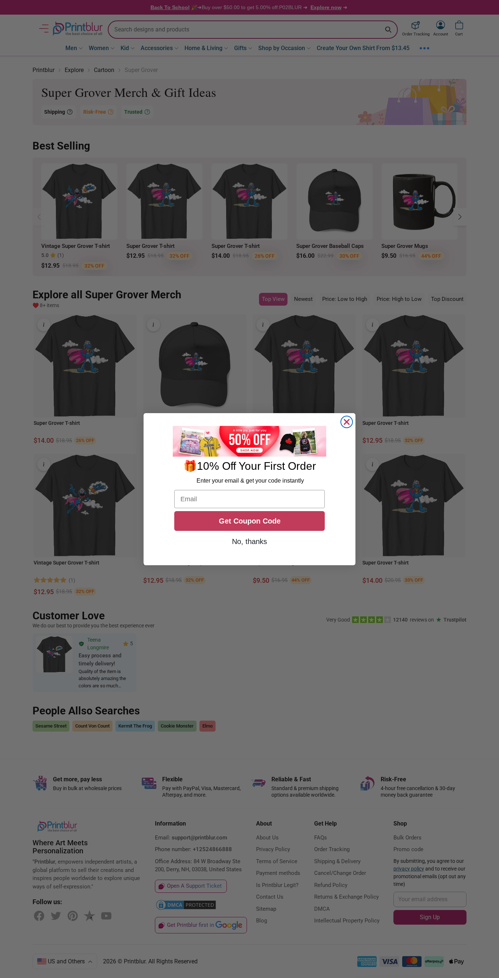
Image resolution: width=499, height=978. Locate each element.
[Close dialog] (347, 422)
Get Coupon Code (250, 521)
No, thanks (249, 541)
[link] (249, 441)
